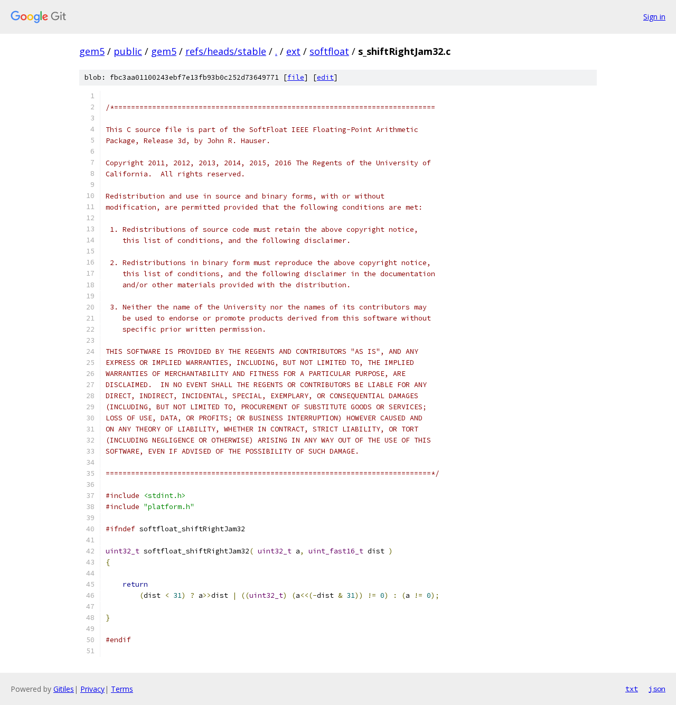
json (657, 688)
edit (325, 77)
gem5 (92, 51)
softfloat (329, 51)
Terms (122, 689)
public (128, 51)
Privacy (92, 689)
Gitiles (63, 689)
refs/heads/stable (225, 51)
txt (631, 688)
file (295, 77)
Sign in (654, 17)
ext (293, 51)
